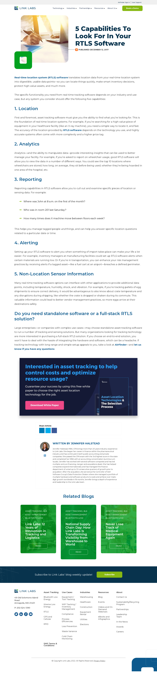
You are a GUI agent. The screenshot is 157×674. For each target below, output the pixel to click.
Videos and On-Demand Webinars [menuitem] (105, 609)
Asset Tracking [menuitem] (51, 592)
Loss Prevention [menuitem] (69, 626)
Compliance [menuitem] (67, 614)
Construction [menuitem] (86, 607)
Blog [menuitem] (100, 597)
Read (38, 546)
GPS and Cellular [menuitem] (48, 618)
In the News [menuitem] (122, 622)
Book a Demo (132, 8)
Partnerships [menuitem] (84, 8)
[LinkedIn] (42, 430)
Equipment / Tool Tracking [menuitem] (68, 598)
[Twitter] (48, 430)
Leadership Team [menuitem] (121, 615)
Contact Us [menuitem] (121, 597)
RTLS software (72, 130)
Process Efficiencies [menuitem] (67, 620)
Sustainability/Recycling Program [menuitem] (127, 603)
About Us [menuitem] (111, 8)
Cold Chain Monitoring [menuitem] (67, 637)
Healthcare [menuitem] (85, 602)
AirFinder (121, 344)
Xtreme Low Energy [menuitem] (49, 605)
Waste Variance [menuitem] (69, 631)
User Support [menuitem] (137, 2)
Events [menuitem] (101, 602)
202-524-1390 (23, 608)
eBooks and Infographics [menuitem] (104, 618)
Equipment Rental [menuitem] (85, 613)
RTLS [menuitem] (46, 612)
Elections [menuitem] (84, 624)
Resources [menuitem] (98, 8)
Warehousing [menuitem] (86, 597)
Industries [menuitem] (71, 8)
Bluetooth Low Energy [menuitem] (51, 598)
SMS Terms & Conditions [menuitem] (50, 645)
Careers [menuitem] (120, 632)
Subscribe (109, 574)
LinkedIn (45, 455)
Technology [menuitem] (58, 8)
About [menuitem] (119, 592)
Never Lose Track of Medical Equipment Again (114, 530)
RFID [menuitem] (46, 624)
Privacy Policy (99, 661)
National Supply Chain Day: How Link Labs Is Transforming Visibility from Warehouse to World (77, 534)
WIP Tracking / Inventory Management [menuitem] (69, 606)
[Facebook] (54, 430)
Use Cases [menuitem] (67, 592)
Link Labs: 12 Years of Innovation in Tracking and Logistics (35, 530)
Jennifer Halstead (85, 443)
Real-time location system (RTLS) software (41, 77)
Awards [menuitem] (120, 627)
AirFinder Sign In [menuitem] (124, 2)
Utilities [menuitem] (83, 619)
